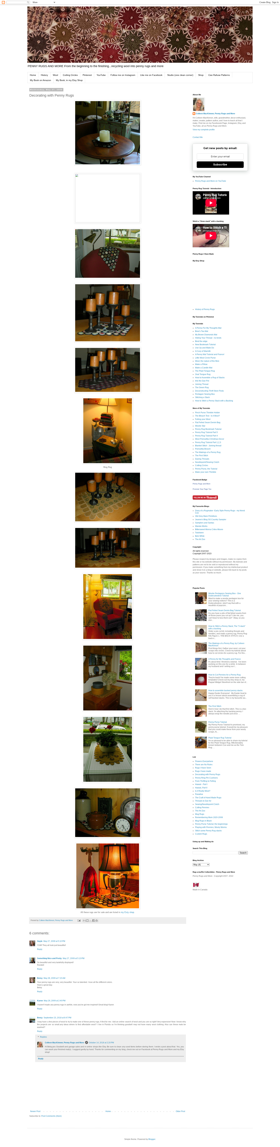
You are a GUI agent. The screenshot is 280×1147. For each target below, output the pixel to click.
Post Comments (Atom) (51, 1116)
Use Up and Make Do (204, 348)
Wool (55, 75)
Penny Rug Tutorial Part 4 (206, 436)
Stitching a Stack (202, 397)
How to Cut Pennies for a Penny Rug (224, 675)
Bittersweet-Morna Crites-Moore (209, 529)
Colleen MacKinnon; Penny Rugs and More (64, 1043)
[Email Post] (79, 920)
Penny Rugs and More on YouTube (210, 181)
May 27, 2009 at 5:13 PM (73, 958)
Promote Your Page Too (202, 489)
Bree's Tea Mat (201, 331)
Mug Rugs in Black (203, 821)
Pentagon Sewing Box (205, 394)
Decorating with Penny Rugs (207, 774)
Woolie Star (200, 426)
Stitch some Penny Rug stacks (208, 831)
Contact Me (198, 137)
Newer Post (35, 1111)
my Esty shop (127, 912)
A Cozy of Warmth (203, 351)
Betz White (199, 536)
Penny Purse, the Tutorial (206, 469)
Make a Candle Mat (203, 368)
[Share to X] (90, 920)
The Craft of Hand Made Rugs (208, 797)
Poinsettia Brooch (203, 449)
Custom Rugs (201, 834)
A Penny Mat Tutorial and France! (209, 354)
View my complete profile (204, 130)
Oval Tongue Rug (202, 374)
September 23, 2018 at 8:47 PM (57, 1018)
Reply (39, 949)
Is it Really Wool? (202, 791)
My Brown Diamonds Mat (206, 335)
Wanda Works (201, 526)
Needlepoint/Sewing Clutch (207, 462)
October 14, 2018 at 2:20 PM (101, 1043)
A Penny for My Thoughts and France (224, 659)
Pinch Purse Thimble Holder (207, 412)
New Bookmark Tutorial (205, 344)
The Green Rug (202, 387)
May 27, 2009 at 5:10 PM (54, 941)
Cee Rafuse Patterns (219, 75)
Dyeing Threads (202, 459)
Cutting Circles (70, 75)
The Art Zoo (200, 539)
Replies (43, 1037)
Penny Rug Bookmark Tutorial (208, 429)
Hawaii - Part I (201, 784)
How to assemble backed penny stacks (225, 690)
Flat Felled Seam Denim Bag (207, 422)
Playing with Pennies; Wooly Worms (211, 827)
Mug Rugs (199, 814)
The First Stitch (201, 455)
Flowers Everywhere (204, 761)
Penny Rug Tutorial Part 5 (206, 432)
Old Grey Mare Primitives (206, 516)
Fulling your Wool (202, 419)
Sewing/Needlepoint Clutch (207, 804)
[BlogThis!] (87, 920)
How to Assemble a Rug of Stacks (210, 377)
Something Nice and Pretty (49, 958)
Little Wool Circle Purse (205, 358)
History (44, 75)
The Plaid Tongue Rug (205, 371)
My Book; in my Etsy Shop (69, 80)
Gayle (39, 941)
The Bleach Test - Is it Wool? (207, 416)
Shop (201, 75)
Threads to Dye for (203, 801)
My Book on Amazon (40, 80)
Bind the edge (201, 341)
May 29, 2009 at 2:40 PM (54, 1001)
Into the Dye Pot (202, 381)
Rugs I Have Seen (203, 768)
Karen (40, 1001)
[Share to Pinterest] (96, 920)
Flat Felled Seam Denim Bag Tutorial (224, 610)
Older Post (180, 1111)
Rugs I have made (203, 771)
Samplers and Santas (204, 523)
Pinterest (87, 75)
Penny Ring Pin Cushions (206, 778)
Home (33, 75)
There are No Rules (203, 764)
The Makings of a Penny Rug (208, 452)
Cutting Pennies (202, 807)
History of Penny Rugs (205, 309)
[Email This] (84, 920)
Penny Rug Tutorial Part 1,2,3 (208, 442)
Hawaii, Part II (201, 788)
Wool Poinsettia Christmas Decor (209, 439)
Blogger (151, 1139)
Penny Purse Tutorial (217, 722)
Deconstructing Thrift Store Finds (209, 391)
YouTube (101, 75)
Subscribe (220, 164)
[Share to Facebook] (93, 920)
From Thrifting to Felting (205, 781)
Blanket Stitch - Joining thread (208, 446)
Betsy (40, 978)
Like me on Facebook (151, 75)
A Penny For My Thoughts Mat (208, 328)
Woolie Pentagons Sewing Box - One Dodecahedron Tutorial (224, 594)
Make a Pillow (201, 364)
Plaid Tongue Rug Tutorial (219, 738)
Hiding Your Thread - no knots (208, 338)
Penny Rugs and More (201, 484)
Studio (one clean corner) (180, 75)
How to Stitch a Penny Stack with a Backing (214, 401)
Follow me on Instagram (123, 75)
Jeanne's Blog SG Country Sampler (210, 519)
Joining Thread (201, 384)
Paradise (199, 794)
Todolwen (199, 533)
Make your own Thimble (205, 472)
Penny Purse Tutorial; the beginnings (211, 824)
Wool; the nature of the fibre (207, 361)
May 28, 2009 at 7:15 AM (54, 978)
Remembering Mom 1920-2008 (209, 817)
